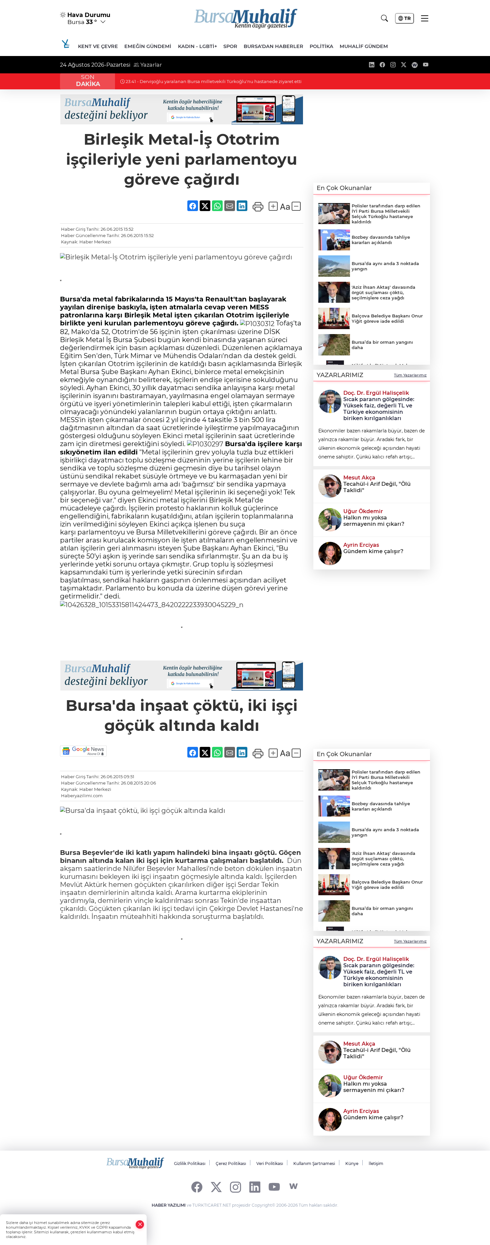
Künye (351, 1163)
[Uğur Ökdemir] (330, 519)
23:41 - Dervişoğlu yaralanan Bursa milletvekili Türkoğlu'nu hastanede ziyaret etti (213, 81)
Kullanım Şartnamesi (314, 1163)
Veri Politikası (269, 1163)
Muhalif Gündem (364, 46)
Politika (321, 46)
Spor (230, 46)
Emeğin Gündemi (147, 46)
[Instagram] (235, 1186)
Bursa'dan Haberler (273, 46)
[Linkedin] (255, 1186)
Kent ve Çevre (98, 46)
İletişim (376, 1163)
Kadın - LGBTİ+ (197, 46)
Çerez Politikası (231, 1163)
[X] (216, 1186)
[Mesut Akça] (330, 485)
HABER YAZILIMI (169, 1205)
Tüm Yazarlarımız (410, 375)
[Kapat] (140, 1224)
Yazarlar (150, 65)
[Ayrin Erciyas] (330, 553)
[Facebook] (197, 1186)
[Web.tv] (293, 1186)
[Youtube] (274, 1186)
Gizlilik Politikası (189, 1163)
